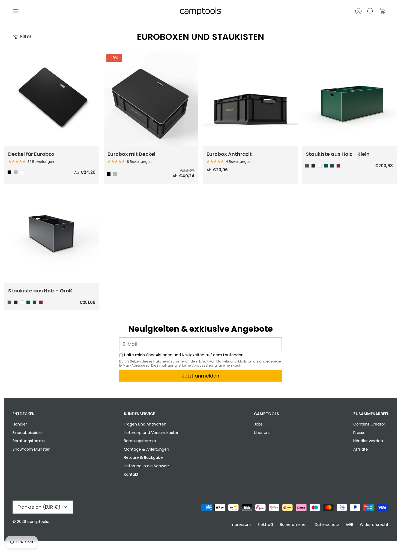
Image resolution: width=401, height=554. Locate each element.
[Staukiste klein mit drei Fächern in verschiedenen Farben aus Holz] (349, 98)
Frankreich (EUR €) (38, 507)
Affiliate (360, 449)
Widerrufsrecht (374, 524)
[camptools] (200, 11)
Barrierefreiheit (294, 524)
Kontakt (131, 474)
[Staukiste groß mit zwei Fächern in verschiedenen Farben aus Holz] (51, 235)
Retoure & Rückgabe (143, 457)
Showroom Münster (31, 449)
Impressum (240, 524)
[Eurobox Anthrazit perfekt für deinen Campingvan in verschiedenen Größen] (250, 98)
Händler (20, 424)
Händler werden (368, 441)
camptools (37, 521)
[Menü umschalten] (19, 11)
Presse (359, 432)
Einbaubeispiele (27, 432)
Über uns (262, 432)
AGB (349, 524)
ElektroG (265, 524)
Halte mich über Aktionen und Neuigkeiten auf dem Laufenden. (184, 355)
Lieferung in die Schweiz (146, 466)
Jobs (258, 424)
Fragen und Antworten (145, 424)
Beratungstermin (29, 441)
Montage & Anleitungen (146, 449)
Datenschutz (327, 524)
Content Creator (369, 424)
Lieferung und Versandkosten (151, 432)
